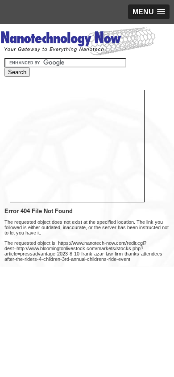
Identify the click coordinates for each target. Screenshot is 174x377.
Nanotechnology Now (78, 42)
